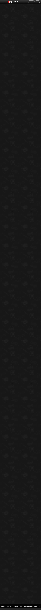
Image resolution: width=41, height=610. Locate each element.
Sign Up (31, 1)
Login (37, 1)
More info (24, 608)
